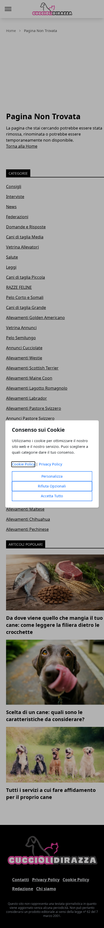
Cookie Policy (23, 464)
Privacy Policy (50, 464)
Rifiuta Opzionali (52, 486)
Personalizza (52, 476)
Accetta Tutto (52, 496)
